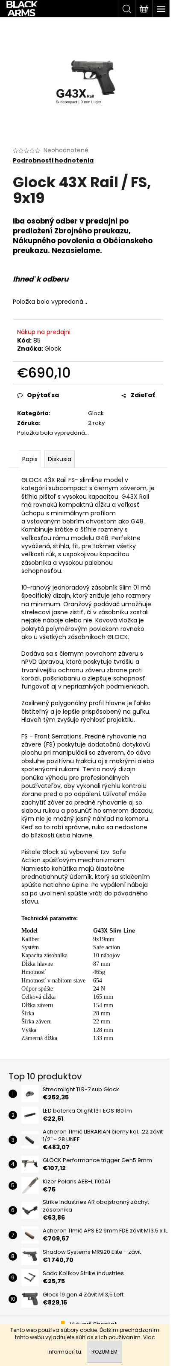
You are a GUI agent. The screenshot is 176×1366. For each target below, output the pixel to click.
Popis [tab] (30, 459)
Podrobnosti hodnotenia (53, 161)
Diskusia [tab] (59, 459)
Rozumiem (104, 1351)
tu (78, 1351)
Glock (52, 348)
